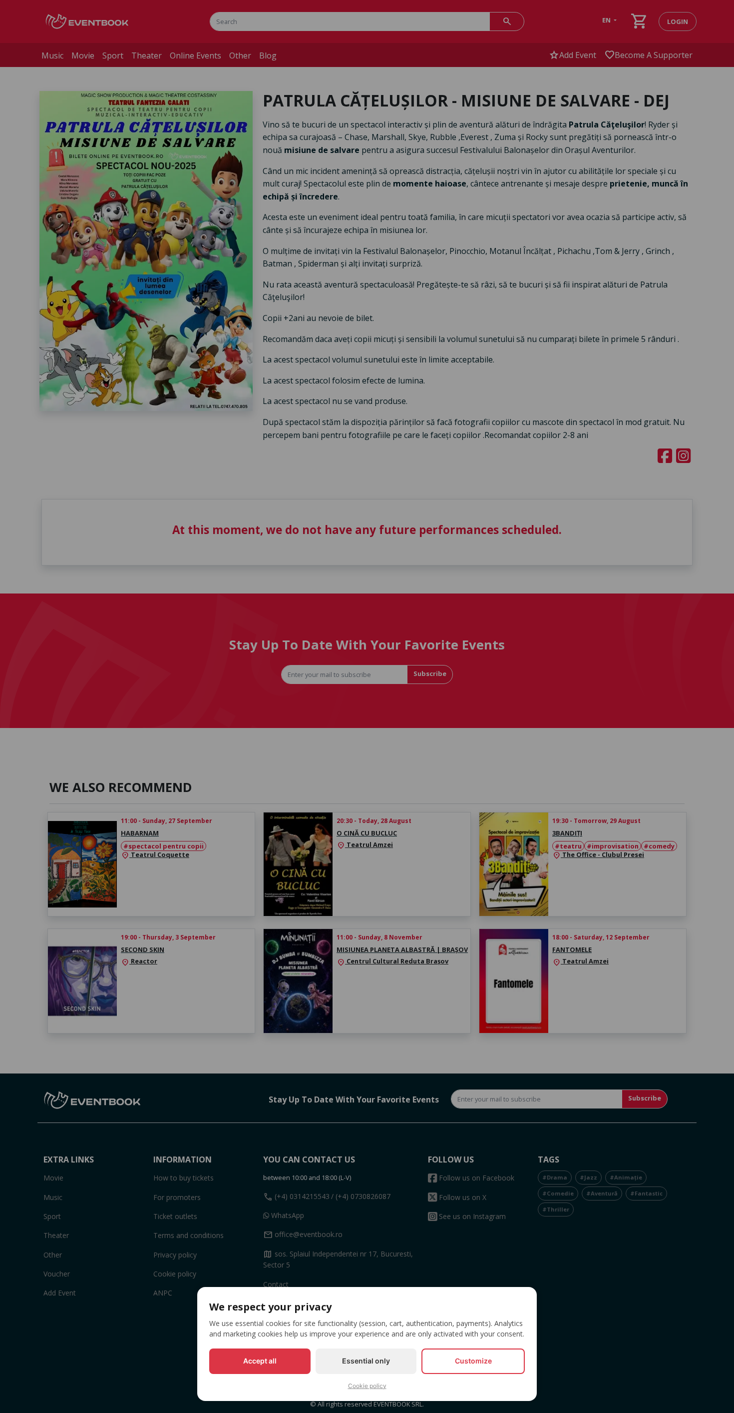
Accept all (260, 1360)
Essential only (366, 1360)
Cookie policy (367, 1386)
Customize (473, 1360)
